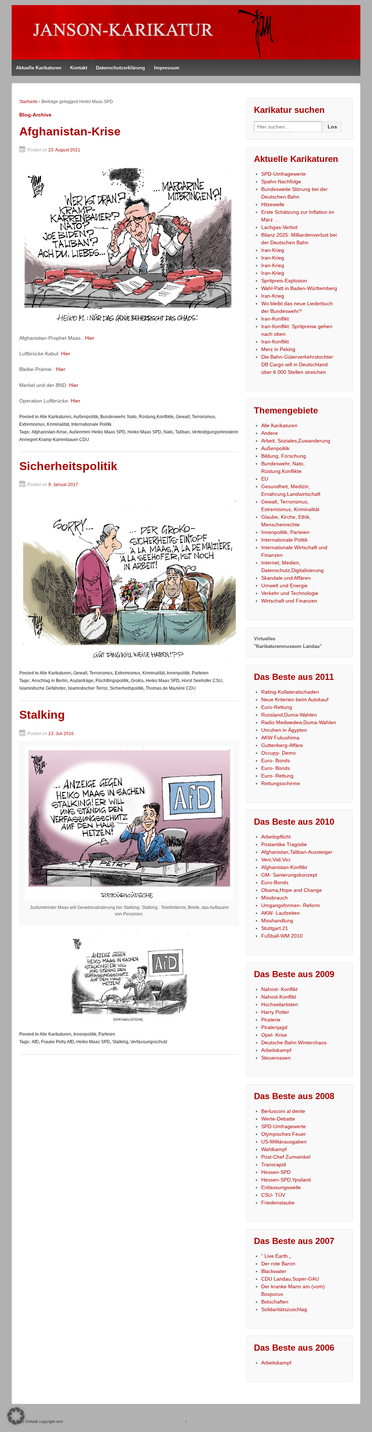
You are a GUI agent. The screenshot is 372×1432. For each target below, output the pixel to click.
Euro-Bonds (274, 882)
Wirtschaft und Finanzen (289, 601)
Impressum (166, 67)
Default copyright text (43, 1421)
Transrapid (273, 1164)
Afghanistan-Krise (70, 131)
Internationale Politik (91, 424)
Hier (89, 338)
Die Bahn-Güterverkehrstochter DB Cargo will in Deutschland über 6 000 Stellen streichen (297, 364)
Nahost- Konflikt (279, 989)
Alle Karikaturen (55, 416)
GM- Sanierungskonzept (289, 875)
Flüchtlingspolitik (112, 680)
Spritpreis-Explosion (284, 280)
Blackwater (273, 1271)
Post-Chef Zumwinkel (285, 1157)
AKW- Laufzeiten (280, 913)
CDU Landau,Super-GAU (290, 1279)
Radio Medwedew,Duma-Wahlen (298, 722)
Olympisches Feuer (283, 1134)
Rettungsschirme (280, 783)
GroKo (137, 680)
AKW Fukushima (280, 738)
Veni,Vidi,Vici (275, 859)
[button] (16, 1416)
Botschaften (274, 1302)
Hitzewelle (272, 204)
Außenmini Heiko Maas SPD (97, 432)
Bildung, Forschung (283, 456)
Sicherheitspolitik (68, 466)
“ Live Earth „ (276, 1256)
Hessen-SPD (276, 1172)
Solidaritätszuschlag (284, 1309)
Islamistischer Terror (88, 688)
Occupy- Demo (278, 753)
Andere (269, 433)
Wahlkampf (274, 1149)
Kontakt (78, 67)
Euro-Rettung (276, 707)
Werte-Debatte (278, 1119)
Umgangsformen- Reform (290, 905)
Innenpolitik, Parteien (188, 673)
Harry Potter (275, 1012)
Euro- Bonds (275, 760)
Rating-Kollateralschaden (290, 692)
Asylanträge (81, 680)
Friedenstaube (278, 1202)
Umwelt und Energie (284, 585)
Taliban (182, 432)
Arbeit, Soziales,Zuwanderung (295, 441)
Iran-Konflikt (275, 319)
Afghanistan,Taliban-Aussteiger (296, 852)
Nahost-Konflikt (278, 997)
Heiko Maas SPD (144, 432)
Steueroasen (276, 1058)
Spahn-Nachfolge (281, 181)
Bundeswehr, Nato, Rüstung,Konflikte (137, 416)
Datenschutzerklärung (120, 67)
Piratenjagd (274, 1027)
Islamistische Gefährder (42, 688)
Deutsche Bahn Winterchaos (294, 1042)
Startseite (28, 101)
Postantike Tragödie (284, 844)
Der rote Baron (278, 1263)
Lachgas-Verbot (279, 227)
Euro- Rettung (277, 776)
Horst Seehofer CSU (202, 680)
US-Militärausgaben (284, 1142)
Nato (168, 432)
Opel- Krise (274, 1035)
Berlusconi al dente (283, 1111)
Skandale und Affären (286, 578)
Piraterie (270, 1020)
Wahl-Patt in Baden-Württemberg (299, 288)
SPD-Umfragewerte (283, 174)
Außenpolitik (85, 416)
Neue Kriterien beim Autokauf (294, 699)
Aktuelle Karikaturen (38, 67)
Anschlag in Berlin (50, 680)
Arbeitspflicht (276, 837)
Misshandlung (277, 920)
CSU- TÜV (273, 1195)
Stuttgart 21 (274, 928)
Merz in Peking (278, 349)
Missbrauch (274, 898)
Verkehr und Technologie (289, 593)
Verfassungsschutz (148, 1041)
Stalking (42, 714)
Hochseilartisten (279, 1004)
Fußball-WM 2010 (282, 936)
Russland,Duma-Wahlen (289, 715)
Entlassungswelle (281, 1187)
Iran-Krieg (272, 250)
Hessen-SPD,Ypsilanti (286, 1180)
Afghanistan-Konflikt (284, 867)
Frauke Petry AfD (57, 1041)
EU (264, 479)
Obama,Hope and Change (291, 890)
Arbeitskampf (276, 1050)
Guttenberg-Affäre (282, 745)
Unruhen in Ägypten (284, 730)
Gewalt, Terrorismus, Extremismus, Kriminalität (119, 673)
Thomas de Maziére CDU (171, 688)
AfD (35, 1041)
